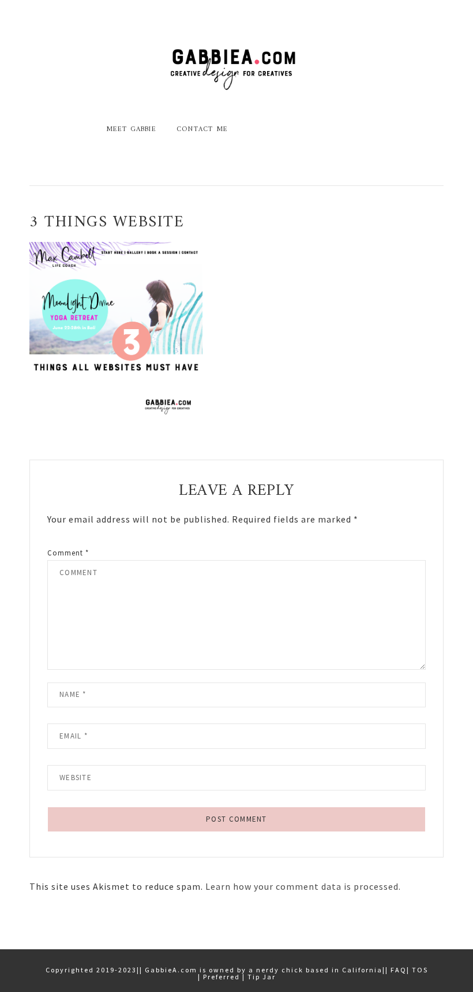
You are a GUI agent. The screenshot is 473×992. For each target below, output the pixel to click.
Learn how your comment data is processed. (303, 886)
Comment (68, 552)
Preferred (221, 976)
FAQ (399, 969)
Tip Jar (261, 976)
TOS (420, 969)
